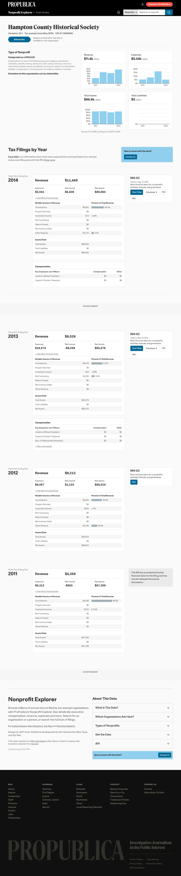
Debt (45, 803)
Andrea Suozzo (19, 726)
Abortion (46, 789)
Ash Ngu (48, 726)
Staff (10, 799)
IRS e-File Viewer (38, 741)
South (79, 796)
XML (134, 198)
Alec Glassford (35, 726)
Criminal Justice (50, 799)
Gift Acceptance (137, 868)
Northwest (81, 792)
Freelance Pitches (119, 799)
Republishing (153, 859)
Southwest (81, 799)
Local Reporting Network (89, 807)
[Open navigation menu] (142, 4)
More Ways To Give (154, 792)
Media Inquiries (118, 803)
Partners (12, 803)
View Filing (136, 192)
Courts (45, 796)
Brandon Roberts (66, 726)
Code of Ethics (136, 859)
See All (45, 807)
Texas (79, 803)
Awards (12, 807)
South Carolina (42, 12)
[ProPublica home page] (66, 850)
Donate (148, 789)
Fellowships (14, 817)
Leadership (14, 796)
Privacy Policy (136, 863)
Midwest (80, 789)
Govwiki (34, 744)
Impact (11, 792)
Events (11, 810)
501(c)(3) (30, 57)
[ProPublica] (21, 4)
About (11, 789)
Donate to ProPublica (159, 4)
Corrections (116, 796)
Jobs (10, 814)
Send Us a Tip (117, 792)
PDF (164, 192)
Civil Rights (48, 792)
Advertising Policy (154, 863)
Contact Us (130, 157)
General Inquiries (119, 789)
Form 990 (13, 156)
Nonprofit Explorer (20, 12)
